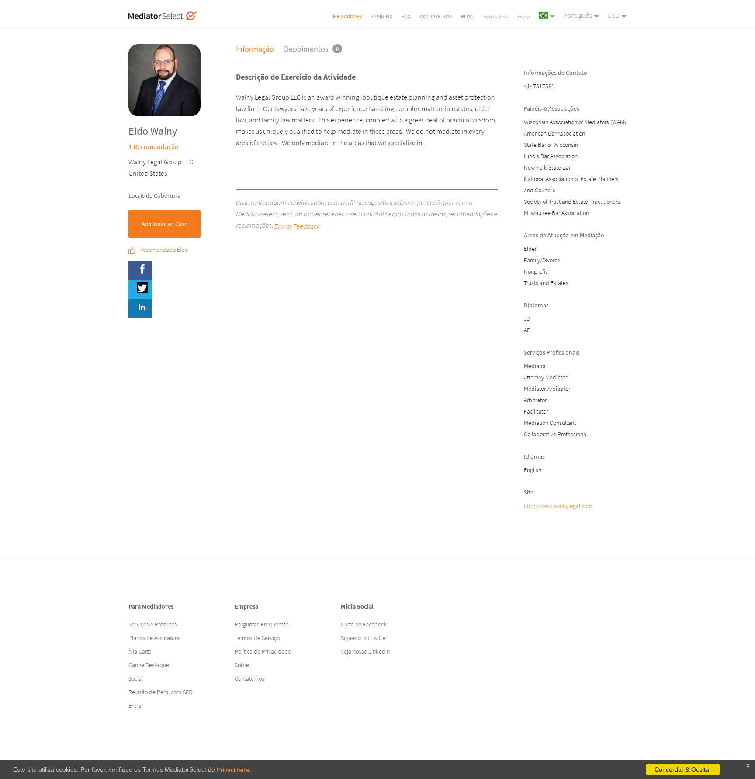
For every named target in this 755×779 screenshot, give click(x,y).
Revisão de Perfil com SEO (160, 692)
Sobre (242, 665)
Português (577, 15)
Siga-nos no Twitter (364, 638)
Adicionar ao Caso (165, 224)
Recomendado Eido (163, 250)
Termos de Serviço (257, 638)
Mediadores (347, 16)
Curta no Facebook (364, 624)
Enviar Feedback (297, 226)
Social (135, 678)
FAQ (406, 16)
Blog (467, 16)
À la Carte (140, 651)
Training (381, 16)
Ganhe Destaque (148, 665)
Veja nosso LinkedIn (365, 651)
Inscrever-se (495, 16)
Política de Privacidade (263, 651)
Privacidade (233, 769)
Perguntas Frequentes (262, 624)
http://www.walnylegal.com (558, 506)
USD (613, 15)
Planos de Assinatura (154, 638)
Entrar (523, 16)
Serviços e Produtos (152, 624)
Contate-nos (436, 16)
